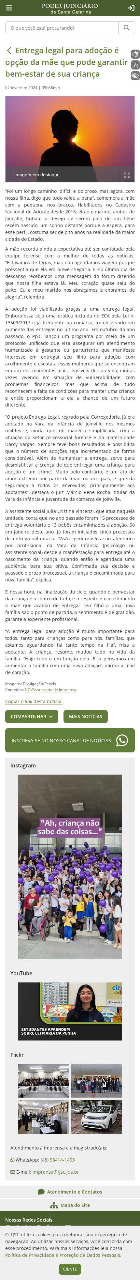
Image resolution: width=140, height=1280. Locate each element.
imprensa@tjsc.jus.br (56, 1172)
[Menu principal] (9, 8)
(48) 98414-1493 (58, 1160)
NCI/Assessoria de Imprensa (50, 689)
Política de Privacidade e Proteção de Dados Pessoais (62, 1255)
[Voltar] (9, 50)
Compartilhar (28, 716)
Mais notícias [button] (85, 716)
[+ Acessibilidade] (135, 75)
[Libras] (135, 54)
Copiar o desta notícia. (34, 701)
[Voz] (135, 64)
